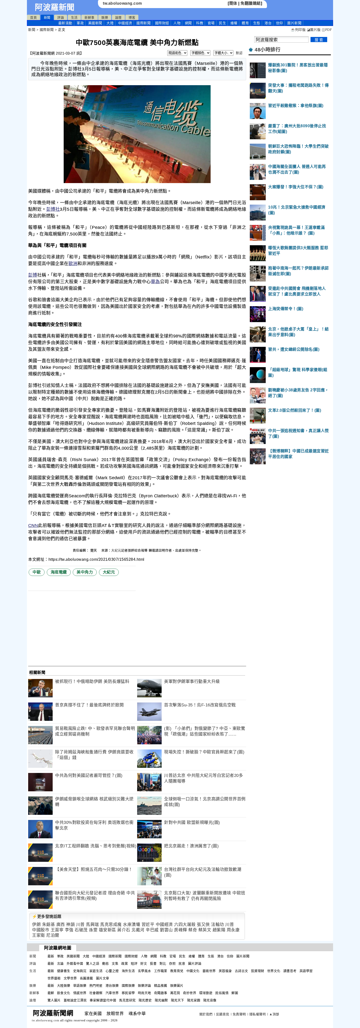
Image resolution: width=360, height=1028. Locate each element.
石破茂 (81, 930)
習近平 (148, 924)
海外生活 (128, 971)
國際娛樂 (128, 985)
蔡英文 (204, 930)
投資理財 (257, 971)
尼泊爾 (52, 935)
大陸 (110, 23)
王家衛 (38, 935)
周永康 (233, 930)
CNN (33, 525)
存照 (172, 963)
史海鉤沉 (79, 971)
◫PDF (327, 30)
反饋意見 (222, 1014)
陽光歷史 (145, 1000)
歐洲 (73, 263)
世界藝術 (54, 978)
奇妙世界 (189, 993)
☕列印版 (298, 30)
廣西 (60, 924)
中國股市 (40, 930)
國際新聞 (143, 23)
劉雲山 (166, 930)
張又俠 (203, 924)
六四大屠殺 (185, 924)
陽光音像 (209, 1000)
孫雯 (93, 930)
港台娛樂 (112, 985)
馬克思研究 (127, 1000)
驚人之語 (92, 963)
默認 (239, 53)
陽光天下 (177, 1000)
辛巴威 (152, 930)
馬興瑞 (92, 924)
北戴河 (138, 930)
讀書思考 (290, 971)
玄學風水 (144, 971)
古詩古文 (241, 971)
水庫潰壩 (131, 924)
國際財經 (162, 23)
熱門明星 (96, 985)
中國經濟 (125, 23)
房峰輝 (180, 930)
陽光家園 (193, 1000)
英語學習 (306, 971)
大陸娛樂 (63, 985)
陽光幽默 (161, 1000)
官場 (211, 23)
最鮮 (51, 993)
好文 (143, 963)
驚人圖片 (54, 1000)
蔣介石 (123, 930)
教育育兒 (176, 971)
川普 (80, 924)
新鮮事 (89, 17)
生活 (74, 17)
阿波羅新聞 (55, 7)
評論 (60, 17)
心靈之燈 (112, 971)
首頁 (33, 17)
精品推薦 (160, 985)
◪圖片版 (314, 30)
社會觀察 (96, 993)
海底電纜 (59, 572)
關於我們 (206, 1014)
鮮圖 (234, 993)
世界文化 (273, 971)
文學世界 (70, 978)
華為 (155, 281)
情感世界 (79, 993)
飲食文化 (63, 993)
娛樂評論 (144, 985)
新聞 (47, 17)
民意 (182, 963)
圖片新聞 (243, 956)
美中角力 (85, 572)
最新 (65, 23)
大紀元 (116, 550)
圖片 (294, 23)
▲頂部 (274, 1014)
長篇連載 (86, 978)
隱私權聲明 (257, 1014)
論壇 (118, 17)
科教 (199, 23)
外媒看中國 (75, 963)
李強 (69, 930)
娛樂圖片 (176, 985)
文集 (115, 963)
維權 (234, 23)
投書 (153, 963)
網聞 (188, 23)
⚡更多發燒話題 (46, 916)
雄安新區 (107, 930)
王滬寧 (57, 930)
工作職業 (160, 971)
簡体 (233, 3)
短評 (134, 963)
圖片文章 (102, 978)
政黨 (124, 963)
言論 (60, 963)
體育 (245, 23)
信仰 (279, 23)
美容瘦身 (225, 971)
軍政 (80, 23)
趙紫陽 (219, 930)
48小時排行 (267, 49)
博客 (132, 17)
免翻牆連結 (250, 3)
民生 (222, 23)
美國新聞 (95, 23)
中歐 (37, 572)
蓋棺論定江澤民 (75, 1000)
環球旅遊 (205, 993)
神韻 (70, 924)
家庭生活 (96, 971)
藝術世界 (209, 971)
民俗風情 (221, 993)
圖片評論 (194, 963)
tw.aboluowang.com (122, 3)
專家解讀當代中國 (103, 1000)
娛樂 (104, 17)
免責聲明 (239, 1014)
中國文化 (193, 971)
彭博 (32, 275)
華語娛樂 (79, 985)
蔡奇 (192, 930)
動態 (105, 963)
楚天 (94, 550)
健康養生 (63, 971)
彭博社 (53, 209)
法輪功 (217, 924)
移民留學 (128, 993)
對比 (162, 963)
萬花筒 (175, 993)
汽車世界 (112, 993)
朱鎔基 (48, 924)
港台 (268, 23)
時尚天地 (144, 993)
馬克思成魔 (111, 924)
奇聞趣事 (160, 993)
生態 (256, 23)
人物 (176, 23)
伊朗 (36, 924)
